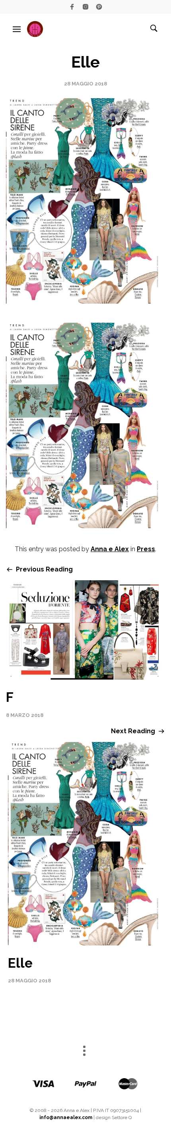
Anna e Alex (110, 549)
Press (146, 549)
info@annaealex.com (65, 1117)
